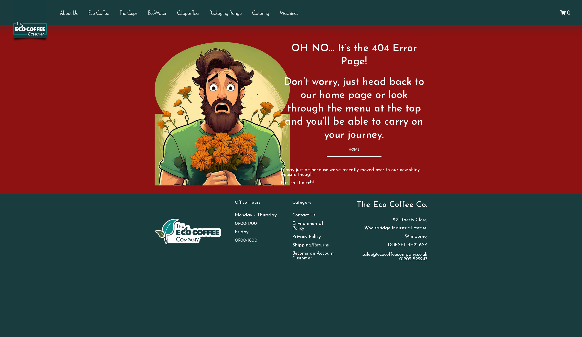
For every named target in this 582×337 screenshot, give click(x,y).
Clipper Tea (188, 12)
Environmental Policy (307, 226)
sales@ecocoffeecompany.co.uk (394, 254)
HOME (354, 149)
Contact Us (304, 215)
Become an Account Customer (313, 256)
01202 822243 (413, 259)
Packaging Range (225, 12)
